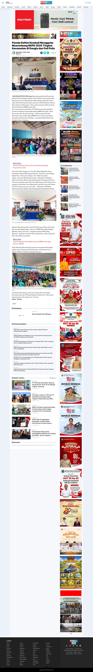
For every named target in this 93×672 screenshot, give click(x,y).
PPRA (75, 653)
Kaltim (47, 659)
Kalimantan (35, 661)
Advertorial (9, 652)
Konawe (8, 653)
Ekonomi (17, 7)
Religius (48, 650)
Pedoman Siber (67, 650)
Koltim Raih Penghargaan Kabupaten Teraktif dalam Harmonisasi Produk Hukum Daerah (41, 421)
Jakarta (21, 650)
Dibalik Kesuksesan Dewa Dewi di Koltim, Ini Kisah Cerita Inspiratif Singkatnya (74, 187)
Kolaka (47, 648)
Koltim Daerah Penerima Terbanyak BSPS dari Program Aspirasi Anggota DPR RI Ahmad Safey (34, 369)
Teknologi (22, 661)
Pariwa (8, 664)
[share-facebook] (41, 53)
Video (8, 659)
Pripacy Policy (77, 652)
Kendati (48, 661)
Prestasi (35, 650)
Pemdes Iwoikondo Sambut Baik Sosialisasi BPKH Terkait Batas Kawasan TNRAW (32, 243)
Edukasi (29, 7)
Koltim (3, 7)
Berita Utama (23, 657)
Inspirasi (53, 7)
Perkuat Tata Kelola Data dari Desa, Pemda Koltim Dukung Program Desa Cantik (30, 166)
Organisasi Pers (69, 653)
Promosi (8, 661)
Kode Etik (80, 650)
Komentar (53, 52)
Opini (34, 653)
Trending (88, 2)
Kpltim (47, 663)
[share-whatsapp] (48, 53)
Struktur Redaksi (70, 648)
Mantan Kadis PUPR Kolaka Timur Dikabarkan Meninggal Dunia (75, 205)
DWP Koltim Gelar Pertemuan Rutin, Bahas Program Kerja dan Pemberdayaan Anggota (31, 330)
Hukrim (59, 7)
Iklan (34, 652)
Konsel (41, 7)
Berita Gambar (23, 659)
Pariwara (48, 652)
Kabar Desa (49, 653)
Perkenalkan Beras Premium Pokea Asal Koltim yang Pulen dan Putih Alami (74, 169)
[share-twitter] (44, 53)
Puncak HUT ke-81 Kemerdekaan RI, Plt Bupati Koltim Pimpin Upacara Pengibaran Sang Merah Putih (33, 358)
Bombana (22, 655)
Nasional (79, 7)
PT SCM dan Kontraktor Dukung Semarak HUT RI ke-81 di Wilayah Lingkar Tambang (43, 384)
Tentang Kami (78, 648)
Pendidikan (72, 7)
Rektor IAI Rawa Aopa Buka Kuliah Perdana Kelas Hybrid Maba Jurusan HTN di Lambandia (33, 348)
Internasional (10, 657)
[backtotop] (46, 668)
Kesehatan (86, 7)
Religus (21, 664)
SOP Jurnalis (70, 652)
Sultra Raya (9, 7)
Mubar (21, 663)
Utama (21, 643)
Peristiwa (22, 652)
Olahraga (9, 655)
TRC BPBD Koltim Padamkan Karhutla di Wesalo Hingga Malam (74, 196)
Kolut (47, 657)
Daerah (23, 7)
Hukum (8, 650)
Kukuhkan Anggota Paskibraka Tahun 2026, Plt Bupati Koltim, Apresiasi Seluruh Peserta (33, 363)
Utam (34, 664)
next (71, 634)
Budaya (65, 7)
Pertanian (22, 653)
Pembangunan (36, 648)
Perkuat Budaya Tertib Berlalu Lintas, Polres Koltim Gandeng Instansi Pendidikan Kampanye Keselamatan (33, 336)
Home (13, 39)
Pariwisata (35, 657)
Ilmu (47, 655)
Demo (34, 659)
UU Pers (80, 653)
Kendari (35, 7)
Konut (8, 663)
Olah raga (35, 655)
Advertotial (35, 663)
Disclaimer (74, 650)
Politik (47, 7)
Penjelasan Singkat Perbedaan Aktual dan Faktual (74, 178)
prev (70, 634)
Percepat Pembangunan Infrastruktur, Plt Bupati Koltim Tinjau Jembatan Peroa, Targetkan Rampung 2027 (34, 342)
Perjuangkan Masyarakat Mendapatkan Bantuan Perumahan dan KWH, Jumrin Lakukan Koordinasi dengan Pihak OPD (33, 353)
